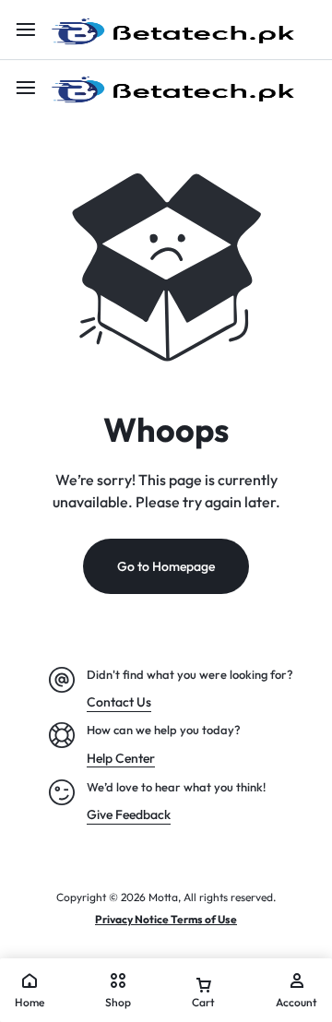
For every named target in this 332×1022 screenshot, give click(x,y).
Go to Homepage (166, 566)
